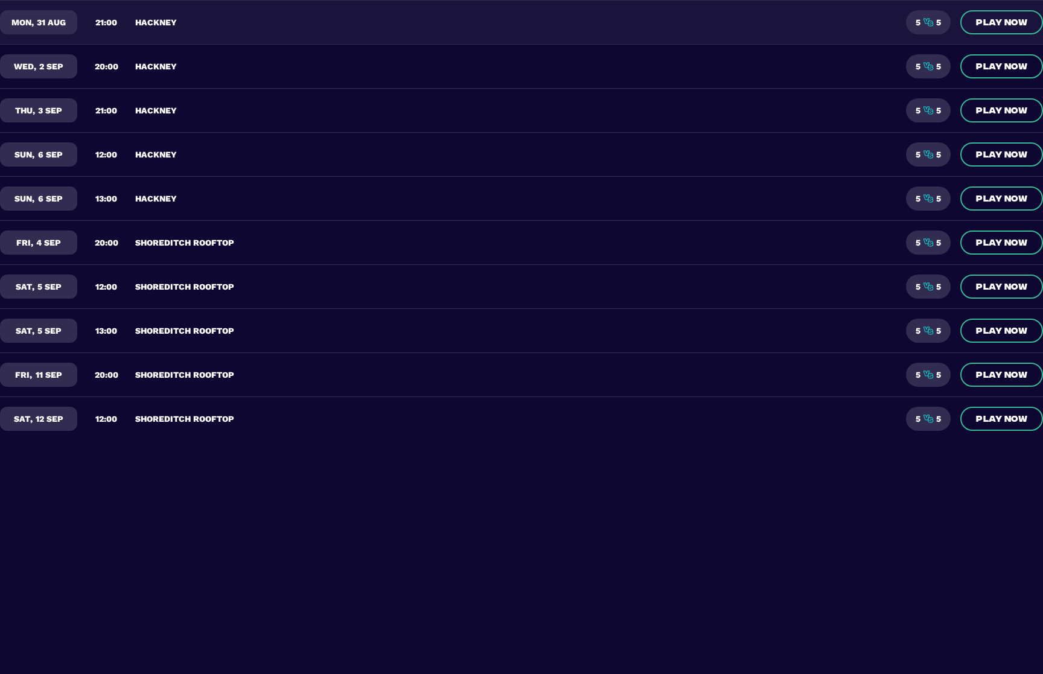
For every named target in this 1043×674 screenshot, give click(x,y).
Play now (1001, 21)
